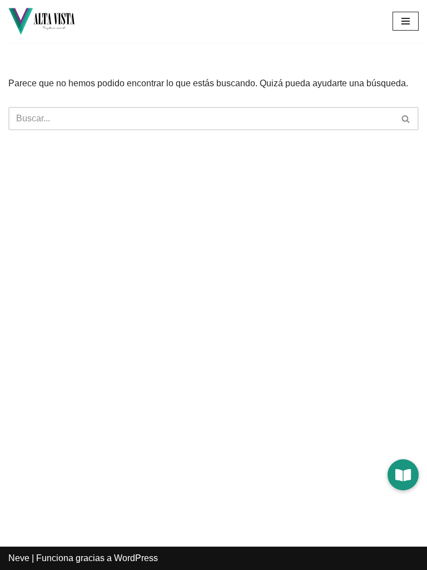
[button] (403, 474)
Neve (18, 558)
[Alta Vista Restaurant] (41, 21)
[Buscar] (406, 118)
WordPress (136, 558)
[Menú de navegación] (406, 21)
